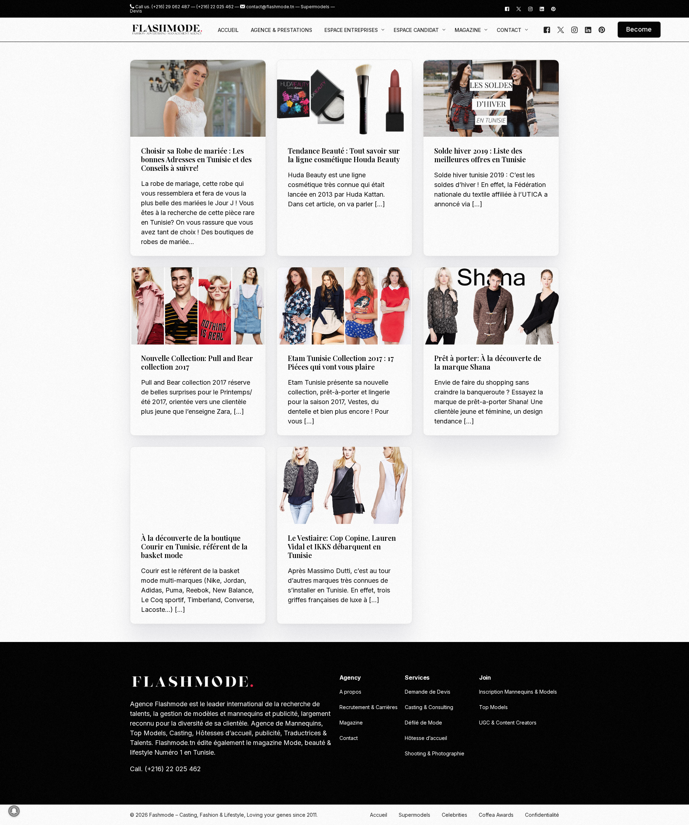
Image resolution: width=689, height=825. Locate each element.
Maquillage (349, 75)
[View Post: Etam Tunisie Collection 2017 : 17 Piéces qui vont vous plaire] (344, 305)
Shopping (463, 75)
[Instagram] (530, 8)
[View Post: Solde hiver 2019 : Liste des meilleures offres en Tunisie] (491, 98)
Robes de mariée (184, 75)
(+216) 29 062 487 (170, 7)
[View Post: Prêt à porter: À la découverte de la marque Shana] (491, 305)
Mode (175, 283)
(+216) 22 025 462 (215, 7)
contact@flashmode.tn (270, 7)
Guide (443, 75)
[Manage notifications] (14, 811)
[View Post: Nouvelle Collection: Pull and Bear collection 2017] (198, 305)
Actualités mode (164, 462)
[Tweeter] (519, 8)
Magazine (321, 75)
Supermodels (315, 7)
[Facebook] (507, 8)
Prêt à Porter (200, 283)
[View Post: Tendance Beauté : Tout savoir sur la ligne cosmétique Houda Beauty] (344, 98)
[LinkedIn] (542, 8)
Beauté (299, 75)
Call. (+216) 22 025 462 (165, 769)
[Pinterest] (553, 8)
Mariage (153, 75)
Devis (136, 11)
